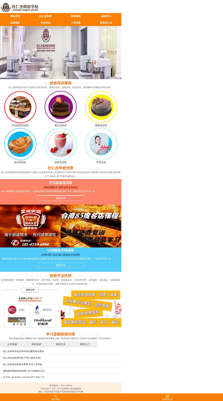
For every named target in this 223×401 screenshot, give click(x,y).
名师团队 (15, 22)
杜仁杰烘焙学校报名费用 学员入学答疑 (22, 364)
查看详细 (61, 198)
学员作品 (45, 22)
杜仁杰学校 (45, 16)
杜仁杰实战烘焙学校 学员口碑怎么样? (22, 358)
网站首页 (15, 16)
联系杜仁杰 (106, 22)
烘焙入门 (85, 344)
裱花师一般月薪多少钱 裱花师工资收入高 (24, 377)
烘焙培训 (36, 344)
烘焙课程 (76, 16)
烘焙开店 (61, 344)
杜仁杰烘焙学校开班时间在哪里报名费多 (23, 351)
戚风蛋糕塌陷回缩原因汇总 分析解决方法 (24, 371)
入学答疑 (76, 22)
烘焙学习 (106, 16)
